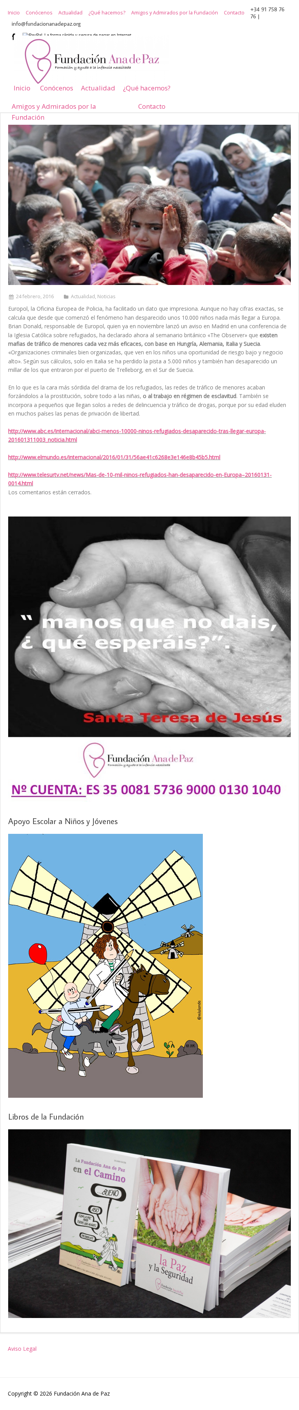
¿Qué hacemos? (106, 13)
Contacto (234, 13)
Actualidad (70, 13)
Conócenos (39, 13)
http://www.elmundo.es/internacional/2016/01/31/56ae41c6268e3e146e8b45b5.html (114, 457)
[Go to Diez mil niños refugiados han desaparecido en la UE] (149, 205)
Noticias (106, 296)
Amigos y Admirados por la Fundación (174, 13)
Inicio (14, 13)
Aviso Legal (22, 1348)
